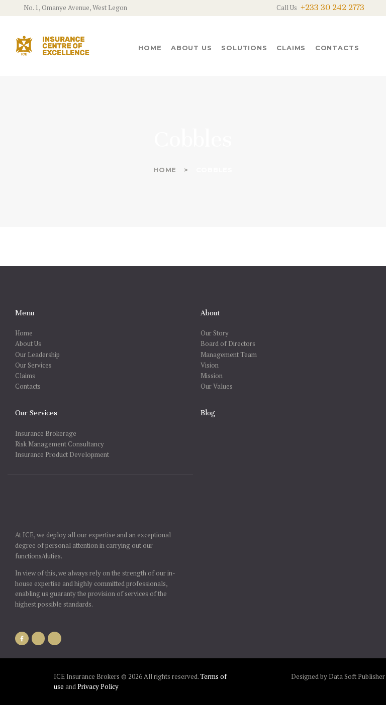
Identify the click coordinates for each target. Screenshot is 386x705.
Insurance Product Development (62, 454)
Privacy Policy (98, 686)
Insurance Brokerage (45, 433)
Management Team (229, 354)
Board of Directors (228, 343)
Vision (210, 365)
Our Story (215, 332)
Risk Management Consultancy (59, 443)
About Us (28, 343)
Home (164, 170)
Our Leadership (37, 354)
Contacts (28, 386)
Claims (25, 375)
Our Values (217, 386)
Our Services (33, 365)
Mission (212, 375)
